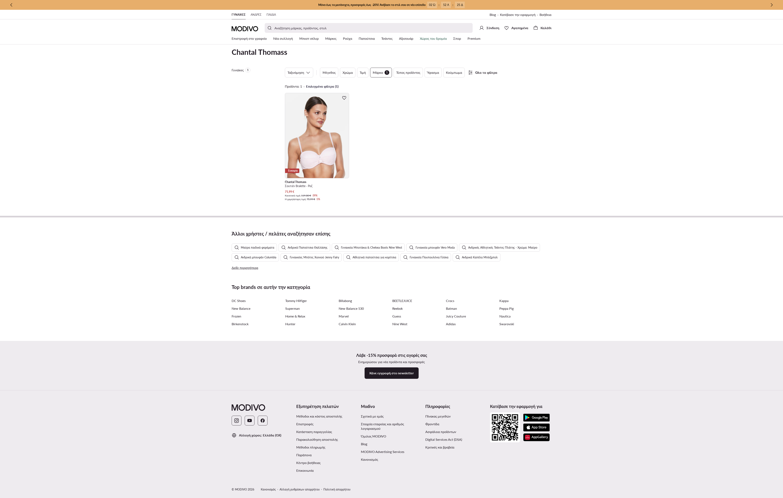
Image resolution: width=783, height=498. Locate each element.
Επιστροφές (304, 424)
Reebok (397, 308)
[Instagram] (236, 420)
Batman (451, 308)
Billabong (345, 301)
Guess (396, 316)
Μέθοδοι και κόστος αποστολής (319, 416)
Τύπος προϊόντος (408, 72)
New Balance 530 (351, 308)
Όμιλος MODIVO (373, 436)
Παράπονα (304, 455)
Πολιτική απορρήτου (337, 489)
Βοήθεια (545, 15)
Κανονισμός (369, 459)
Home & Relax (295, 316)
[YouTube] (249, 420)
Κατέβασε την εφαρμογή (517, 15)
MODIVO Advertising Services (382, 452)
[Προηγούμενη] (11, 5)
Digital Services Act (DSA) (443, 439)
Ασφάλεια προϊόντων (440, 432)
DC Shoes (239, 301)
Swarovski (506, 324)
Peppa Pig (506, 308)
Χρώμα (348, 72)
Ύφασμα (433, 72)
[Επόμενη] (771, 5)
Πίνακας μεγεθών (438, 416)
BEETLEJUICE (402, 301)
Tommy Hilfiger (296, 301)
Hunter (290, 324)
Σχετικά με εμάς (372, 416)
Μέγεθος (329, 72)
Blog (493, 15)
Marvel (344, 316)
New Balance (241, 308)
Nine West (399, 324)
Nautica (505, 316)
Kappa (504, 301)
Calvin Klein (347, 324)
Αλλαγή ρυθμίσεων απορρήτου (300, 489)
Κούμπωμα (454, 72)
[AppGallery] (536, 437)
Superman (292, 308)
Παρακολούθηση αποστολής (317, 439)
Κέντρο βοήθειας (308, 463)
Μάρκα (380, 72)
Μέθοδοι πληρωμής (310, 447)
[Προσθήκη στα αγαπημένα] (344, 98)
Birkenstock (240, 324)
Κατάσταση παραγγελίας (314, 432)
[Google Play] (536, 418)
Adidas (451, 324)
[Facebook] (263, 420)
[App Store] (536, 427)
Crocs (450, 301)
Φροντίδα (432, 424)
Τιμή (363, 72)
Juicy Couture (456, 316)
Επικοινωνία (305, 470)
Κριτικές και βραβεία (439, 447)
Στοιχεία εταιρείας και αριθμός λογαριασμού (382, 426)
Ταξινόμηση (296, 72)
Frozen (236, 316)
